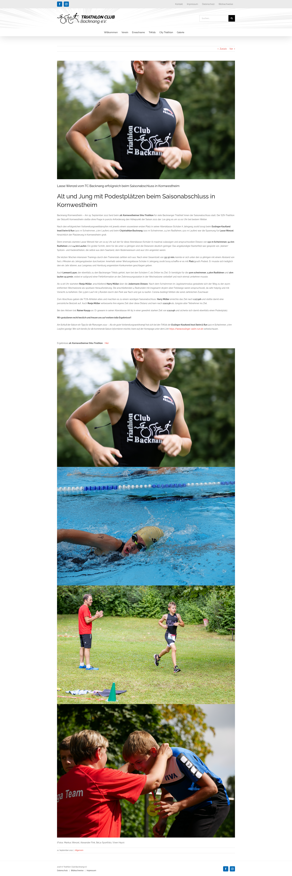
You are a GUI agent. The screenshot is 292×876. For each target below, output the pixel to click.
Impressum (91, 870)
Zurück (223, 49)
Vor (231, 49)
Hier (107, 343)
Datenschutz (62, 870)
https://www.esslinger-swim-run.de (186, 329)
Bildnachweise (77, 870)
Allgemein (79, 850)
